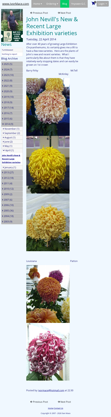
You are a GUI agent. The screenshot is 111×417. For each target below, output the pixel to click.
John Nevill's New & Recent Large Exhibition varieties (11, 159)
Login (102, 3)
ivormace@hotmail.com (51, 390)
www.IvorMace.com (15, 4)
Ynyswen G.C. (78, 3)
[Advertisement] (97, 51)
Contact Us (58, 408)
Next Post (65, 12)
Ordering (51, 3)
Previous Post (40, 12)
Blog (64, 3)
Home (37, 3)
